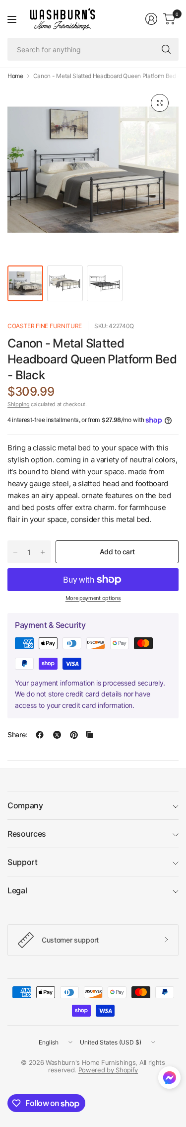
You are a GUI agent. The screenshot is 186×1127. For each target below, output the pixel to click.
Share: (17, 734)
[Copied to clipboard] (89, 734)
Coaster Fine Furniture (44, 326)
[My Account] (151, 19)
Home (15, 76)
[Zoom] (160, 103)
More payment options (93, 598)
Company (25, 805)
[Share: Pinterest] (73, 734)
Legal (17, 890)
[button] (169, 1079)
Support (22, 862)
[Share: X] (57, 734)
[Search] (166, 49)
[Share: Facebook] (39, 734)
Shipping (18, 404)
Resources (26, 834)
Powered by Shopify (108, 1070)
